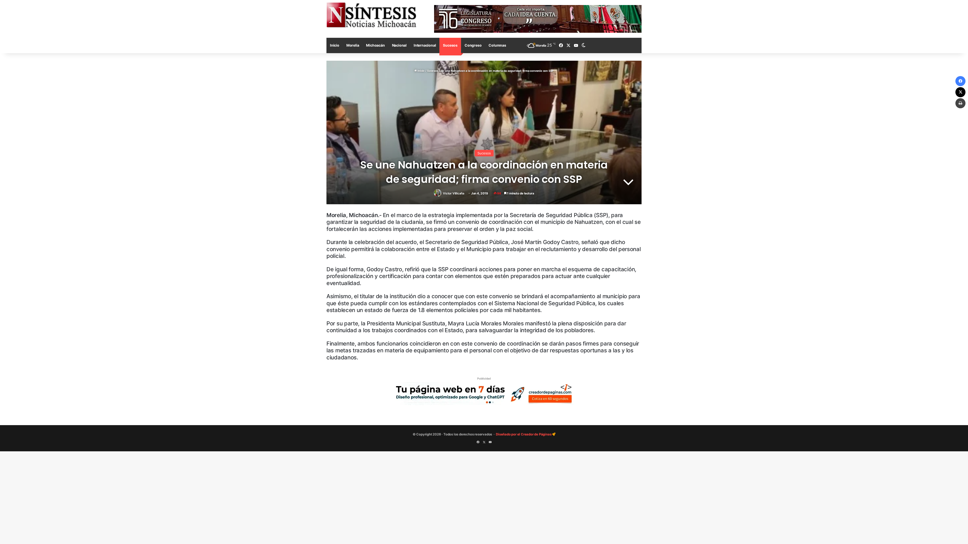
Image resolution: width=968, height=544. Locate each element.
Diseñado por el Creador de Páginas (524, 434)
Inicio (334, 45)
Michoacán (375, 45)
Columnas (497, 45)
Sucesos (450, 45)
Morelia (352, 45)
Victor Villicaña (453, 193)
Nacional (399, 45)
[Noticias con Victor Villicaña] (371, 14)
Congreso (473, 45)
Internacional (425, 45)
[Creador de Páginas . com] (484, 393)
